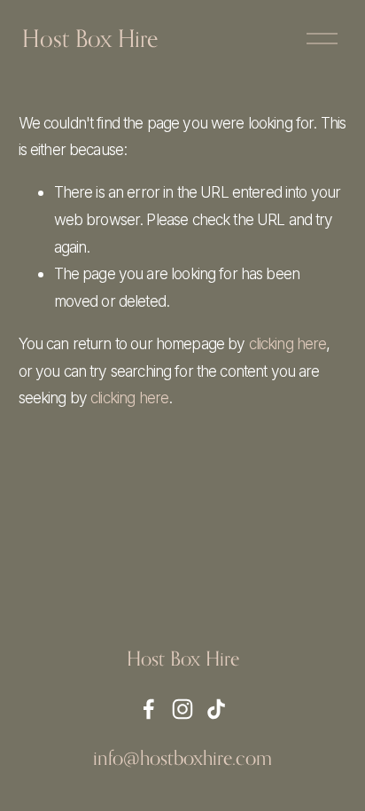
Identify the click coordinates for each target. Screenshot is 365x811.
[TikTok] (216, 709)
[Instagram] (182, 709)
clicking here (288, 343)
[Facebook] (148, 709)
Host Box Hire (90, 38)
